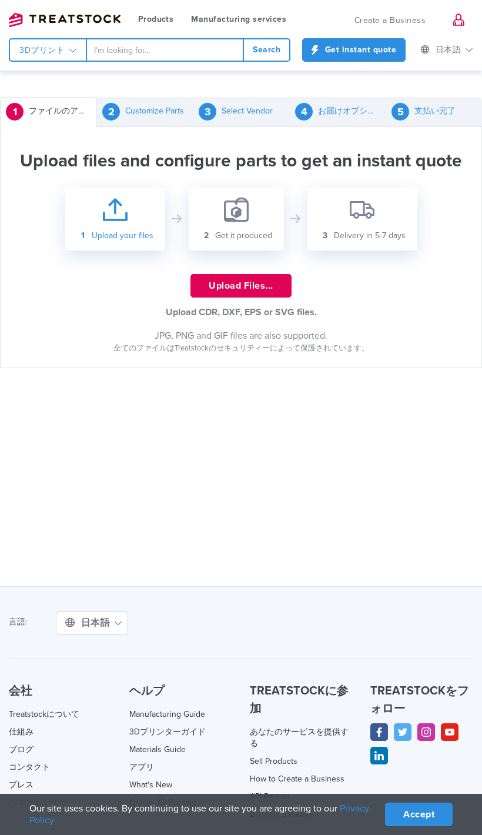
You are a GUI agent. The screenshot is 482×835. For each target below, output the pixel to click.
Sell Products (273, 761)
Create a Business (390, 20)
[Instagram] (426, 732)
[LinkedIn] (379, 755)
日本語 (450, 50)
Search (266, 50)
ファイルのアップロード (54, 111)
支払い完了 (426, 111)
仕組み (21, 732)
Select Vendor (239, 111)
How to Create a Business (297, 779)
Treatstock (64, 20)
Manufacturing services (238, 19)
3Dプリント (43, 50)
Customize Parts (146, 111)
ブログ (21, 749)
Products (155, 19)
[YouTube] (449, 732)
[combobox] (165, 50)
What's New (150, 785)
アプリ (141, 767)
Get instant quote (359, 50)
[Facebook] (379, 732)
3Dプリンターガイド (167, 732)
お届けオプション (342, 111)
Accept (418, 814)
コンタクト (29, 767)
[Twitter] (402, 732)
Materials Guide (157, 749)
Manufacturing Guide (167, 714)
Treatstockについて (44, 714)
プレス (21, 785)
